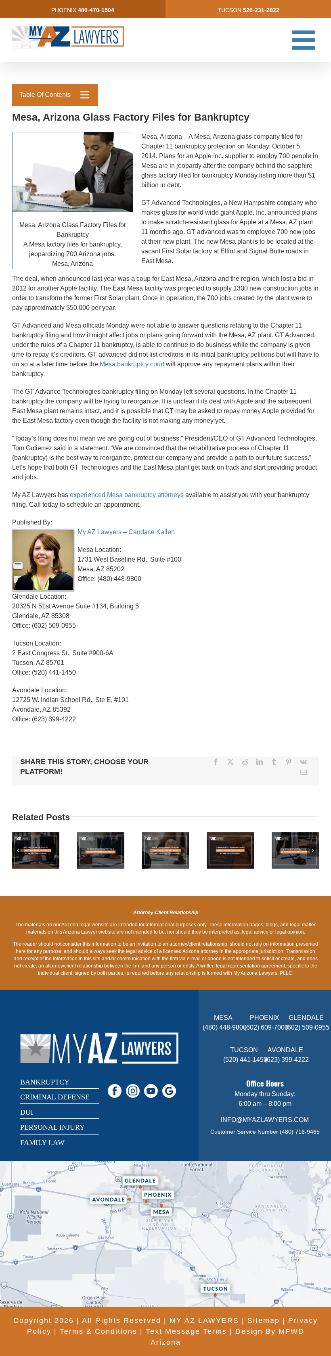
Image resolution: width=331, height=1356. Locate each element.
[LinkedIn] (259, 761)
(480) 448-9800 (225, 1027)
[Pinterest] (288, 761)
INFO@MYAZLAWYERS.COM (265, 1119)
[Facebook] (216, 761)
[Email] (303, 772)
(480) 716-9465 (300, 1131)
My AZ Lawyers (100, 532)
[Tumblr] (274, 761)
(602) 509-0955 (307, 1027)
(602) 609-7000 (266, 1027)
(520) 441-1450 (245, 1059)
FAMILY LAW (42, 1143)
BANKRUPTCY (44, 1082)
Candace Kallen (151, 532)
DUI (26, 1112)
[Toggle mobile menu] (305, 39)
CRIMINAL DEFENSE (55, 1097)
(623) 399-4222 (287, 1059)
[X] (230, 761)
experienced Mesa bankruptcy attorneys (127, 494)
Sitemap (263, 1320)
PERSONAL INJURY (52, 1127)
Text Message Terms (186, 1331)
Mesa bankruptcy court (132, 364)
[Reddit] (245, 761)
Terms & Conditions (98, 1331)
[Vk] (303, 761)
